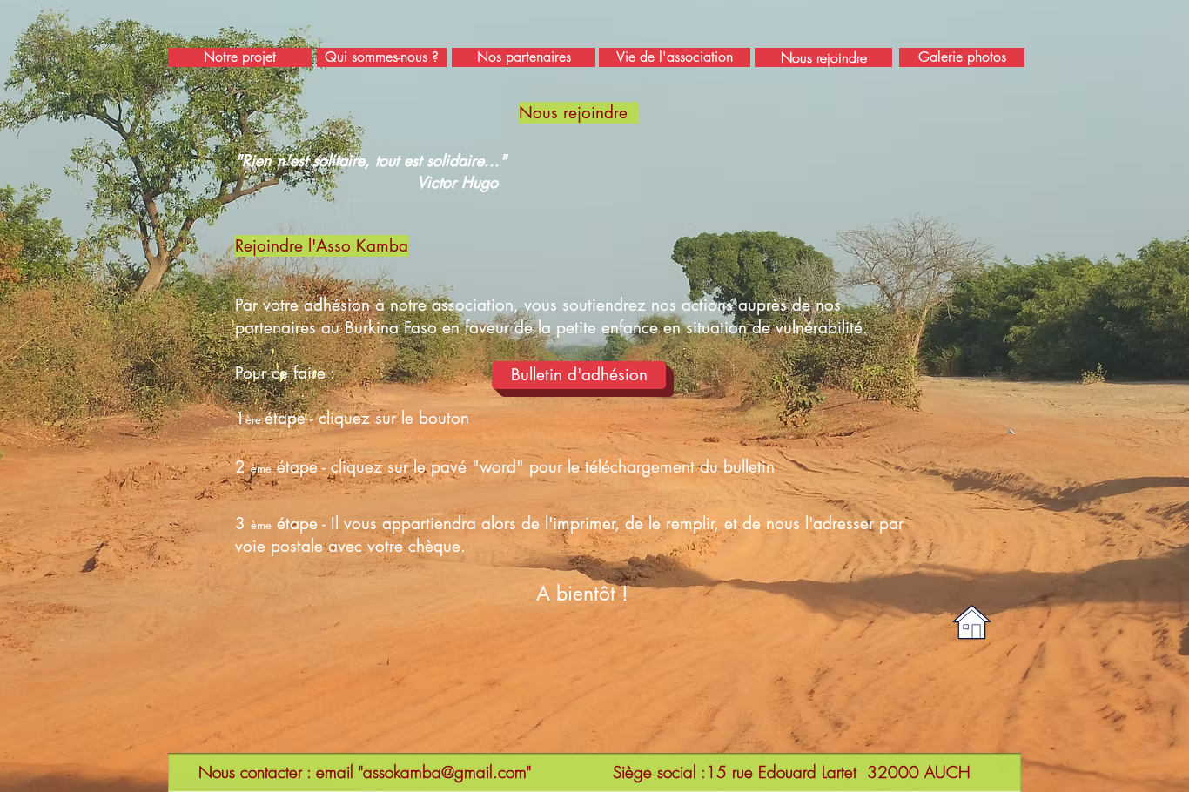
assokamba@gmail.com (445, 772)
